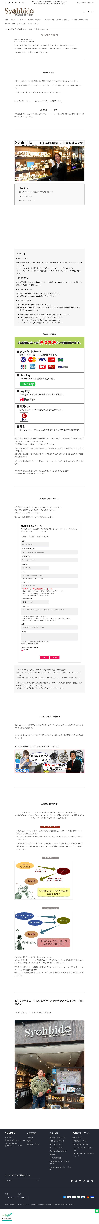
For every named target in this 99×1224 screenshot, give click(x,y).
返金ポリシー (49, 1204)
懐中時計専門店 (77, 1137)
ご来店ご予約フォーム (23, 101)
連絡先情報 (64, 1204)
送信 (44, 657)
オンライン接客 (41, 101)
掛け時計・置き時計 (33, 1144)
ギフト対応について (56, 1148)
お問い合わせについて (57, 1141)
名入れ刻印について (56, 1144)
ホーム (7, 29)
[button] (14, 20)
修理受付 (52, 1154)
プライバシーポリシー (23, 1204)
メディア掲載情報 (55, 1158)
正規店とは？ (56, 101)
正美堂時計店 (12, 1204)
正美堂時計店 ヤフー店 (79, 1141)
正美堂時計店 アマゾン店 (80, 1144)
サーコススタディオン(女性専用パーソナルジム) (83, 1155)
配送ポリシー (72, 1204)
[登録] (37, 1180)
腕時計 (29, 1141)
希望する (26, 650)
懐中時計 (30, 1137)
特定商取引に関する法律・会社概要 (60, 1168)
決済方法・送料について (57, 1137)
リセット (54, 657)
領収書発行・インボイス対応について (60, 1162)
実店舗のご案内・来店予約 (58, 1151)
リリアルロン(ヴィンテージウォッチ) (82, 1149)
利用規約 (57, 1204)
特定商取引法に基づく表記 (37, 1204)
